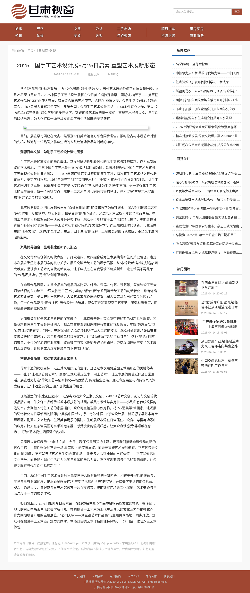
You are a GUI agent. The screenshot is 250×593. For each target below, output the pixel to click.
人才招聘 (97, 576)
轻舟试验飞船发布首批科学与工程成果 (202, 82)
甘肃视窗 (41, 50)
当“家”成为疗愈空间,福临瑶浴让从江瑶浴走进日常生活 (219, 307)
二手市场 (124, 29)
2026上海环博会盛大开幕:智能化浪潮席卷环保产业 (211, 127)
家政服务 (197, 36)
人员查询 (133, 576)
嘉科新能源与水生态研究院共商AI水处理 (204, 118)
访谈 (99, 36)
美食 (77, 36)
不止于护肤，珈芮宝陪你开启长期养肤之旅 (205, 109)
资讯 (18, 36)
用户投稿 (115, 576)
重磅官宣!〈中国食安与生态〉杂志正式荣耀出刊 (209, 226)
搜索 (237, 11)
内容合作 (151, 576)
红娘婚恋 (124, 36)
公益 (99, 29)
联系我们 (169, 576)
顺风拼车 (168, 29)
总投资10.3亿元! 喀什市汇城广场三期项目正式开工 (211, 235)
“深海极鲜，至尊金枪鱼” (192, 64)
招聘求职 (168, 36)
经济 (40, 29)
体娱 (40, 36)
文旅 (77, 29)
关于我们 (79, 576)
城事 (18, 29)
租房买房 (197, 29)
